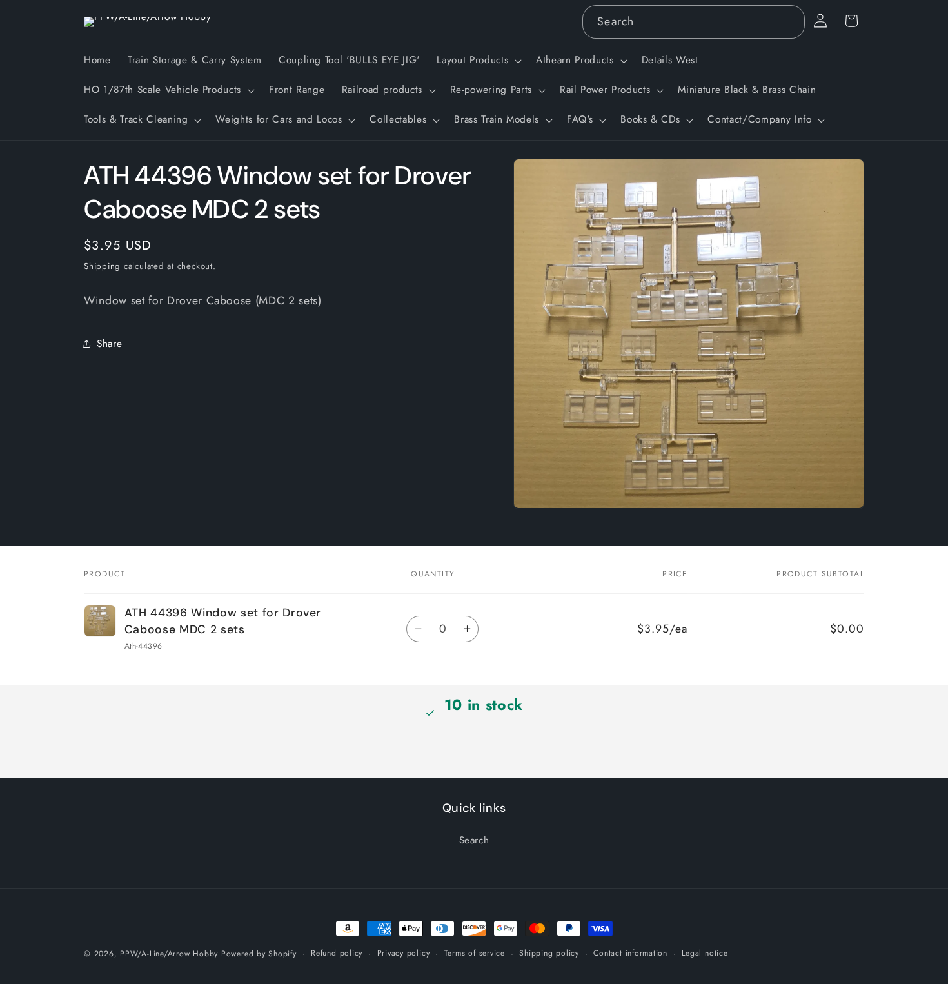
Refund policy (336, 953)
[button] (478, 60)
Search (474, 840)
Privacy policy (403, 953)
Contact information (630, 953)
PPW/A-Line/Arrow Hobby (169, 953)
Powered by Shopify (259, 953)
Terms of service (474, 953)
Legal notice (704, 953)
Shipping (102, 266)
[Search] (788, 21)
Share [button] (109, 344)
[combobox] (693, 22)
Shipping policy (549, 953)
